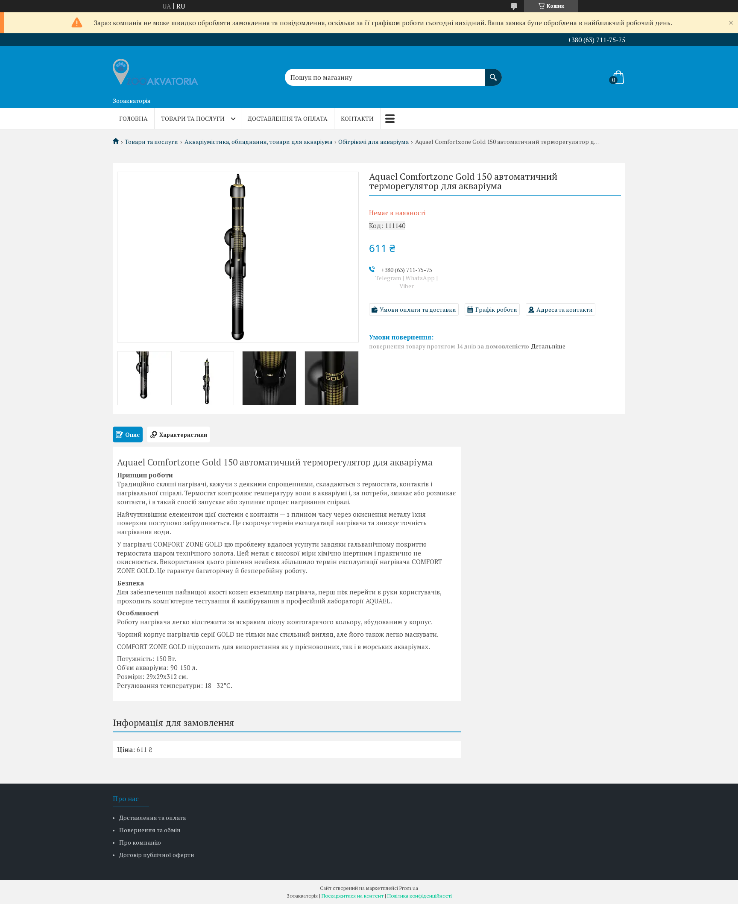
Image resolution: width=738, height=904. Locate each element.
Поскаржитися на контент (353, 895)
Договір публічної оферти (156, 855)
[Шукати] (493, 73)
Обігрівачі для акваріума (373, 142)
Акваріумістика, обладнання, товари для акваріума (258, 142)
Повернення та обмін (150, 830)
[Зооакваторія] (155, 69)
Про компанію (140, 842)
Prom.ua (408, 888)
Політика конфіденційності (419, 895)
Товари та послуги (193, 118)
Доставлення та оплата (288, 118)
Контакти (357, 118)
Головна (133, 118)
